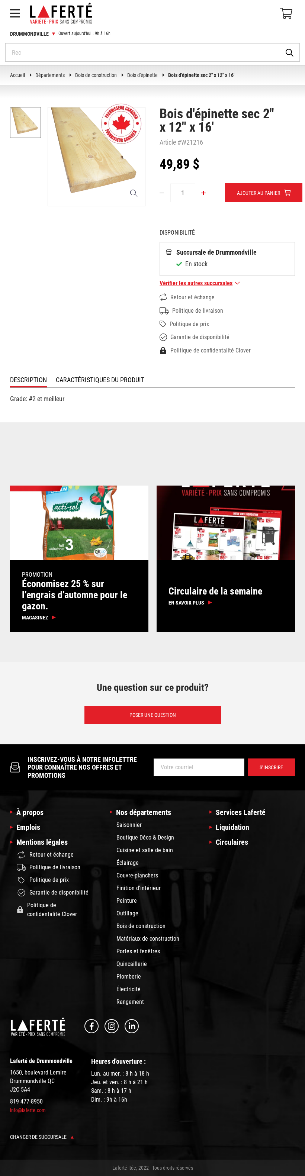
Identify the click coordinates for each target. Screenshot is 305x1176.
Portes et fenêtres (138, 951)
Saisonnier (129, 824)
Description (28, 380)
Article (168, 142)
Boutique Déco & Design (145, 837)
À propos (30, 812)
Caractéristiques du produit (100, 380)
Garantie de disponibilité (199, 337)
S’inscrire (271, 767)
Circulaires (232, 842)
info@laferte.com (28, 1110)
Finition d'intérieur (138, 888)
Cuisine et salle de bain (144, 850)
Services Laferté (241, 812)
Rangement (130, 1001)
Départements (50, 75)
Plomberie (128, 976)
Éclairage (127, 862)
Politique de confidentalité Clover (210, 350)
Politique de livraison (197, 310)
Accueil (17, 75)
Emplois (28, 827)
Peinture (126, 900)
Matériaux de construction (147, 938)
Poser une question (152, 715)
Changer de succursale (39, 1137)
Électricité (128, 989)
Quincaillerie (131, 963)
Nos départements (143, 812)
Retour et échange (192, 297)
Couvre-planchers (137, 875)
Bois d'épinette (142, 75)
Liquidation (232, 827)
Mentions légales (42, 842)
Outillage (127, 913)
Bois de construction (96, 75)
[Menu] (15, 13)
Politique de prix (189, 324)
